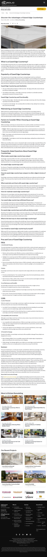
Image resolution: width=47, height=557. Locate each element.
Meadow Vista (36, 549)
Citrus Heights (7, 548)
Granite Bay (4, 549)
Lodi (25, 549)
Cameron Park (43, 547)
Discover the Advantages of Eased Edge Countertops (19, 12)
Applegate (33, 547)
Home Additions (29, 523)
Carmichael (40, 512)
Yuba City (20, 551)
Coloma (12, 548)
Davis (43, 514)
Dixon (21, 548)
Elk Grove (44, 518)
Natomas (40, 549)
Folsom (39, 522)
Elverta (30, 548)
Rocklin (39, 525)
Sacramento (19, 547)
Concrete (28, 525)
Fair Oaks (32, 548)
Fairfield (35, 548)
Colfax (9, 548)
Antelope (39, 507)
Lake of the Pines (20, 549)
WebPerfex (28, 542)
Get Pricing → (41, 9)
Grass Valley (7, 549)
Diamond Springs (18, 548)
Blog (7, 12)
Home (3, 12)
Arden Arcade (37, 547)
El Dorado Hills (24, 548)
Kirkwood (14, 549)
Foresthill (41, 548)
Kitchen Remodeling (20, 20)
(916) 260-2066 (5, 9)
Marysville (30, 549)
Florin (37, 548)
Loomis (27, 549)
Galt (43, 548)
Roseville (44, 525)
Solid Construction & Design (10, 376)
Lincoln (24, 549)
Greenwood (11, 549)
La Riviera (17, 549)
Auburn (43, 507)
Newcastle (42, 549)
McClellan (33, 549)
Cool (13, 548)
